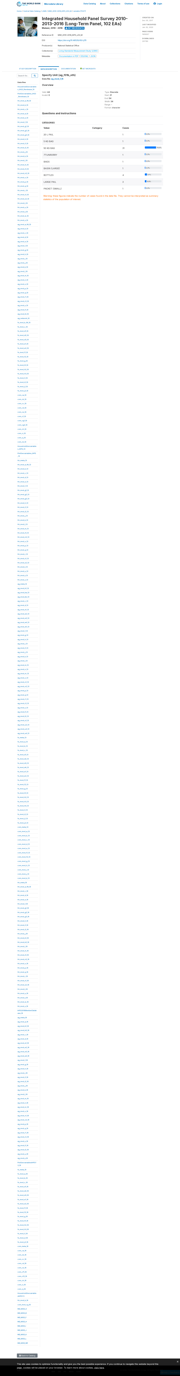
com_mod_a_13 (24, 831)
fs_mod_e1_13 (23, 771)
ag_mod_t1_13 (23, 712)
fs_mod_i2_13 (23, 814)
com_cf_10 (22, 416)
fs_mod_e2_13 (23, 776)
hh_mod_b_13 (23, 469)
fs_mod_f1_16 (23, 1208)
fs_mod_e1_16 (23, 1199)
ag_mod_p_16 (23, 1124)
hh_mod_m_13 (23, 529)
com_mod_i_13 (23, 870)
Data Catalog (90, 4)
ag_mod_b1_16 (23, 1026)
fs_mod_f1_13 (23, 780)
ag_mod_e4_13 (23, 622)
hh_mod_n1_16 (23, 955)
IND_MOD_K (22, 1334)
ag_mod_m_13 (23, 665)
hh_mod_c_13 (23, 473)
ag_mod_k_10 (23, 267)
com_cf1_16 (22, 1272)
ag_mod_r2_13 (23, 703)
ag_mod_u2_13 (23, 725)
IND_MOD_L (22, 1339)
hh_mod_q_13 (23, 550)
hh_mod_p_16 (23, 968)
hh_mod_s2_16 (23, 985)
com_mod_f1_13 (24, 853)
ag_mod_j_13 (23, 652)
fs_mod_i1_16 (23, 1233)
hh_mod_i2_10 (23, 148)
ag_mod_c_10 (23, 233)
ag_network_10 (24, 318)
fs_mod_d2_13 (23, 759)
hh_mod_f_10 (23, 122)
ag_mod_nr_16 (23, 1107)
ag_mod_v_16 (23, 1158)
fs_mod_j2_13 (23, 823)
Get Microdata (75, 28)
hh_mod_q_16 (23, 972)
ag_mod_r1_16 (23, 1133)
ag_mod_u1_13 (23, 720)
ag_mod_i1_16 (23, 1077)
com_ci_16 (22, 1285)
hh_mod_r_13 (23, 554)
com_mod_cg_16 (24, 1305)
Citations (129, 4)
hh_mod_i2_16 (23, 929)
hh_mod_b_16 (23, 1300)
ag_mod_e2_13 (23, 614)
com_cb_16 (22, 1255)
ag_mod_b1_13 (23, 588)
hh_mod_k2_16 (23, 942)
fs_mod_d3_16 (23, 1195)
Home (19, 11)
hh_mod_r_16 (23, 976)
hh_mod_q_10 (23, 186)
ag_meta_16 (22, 1017)
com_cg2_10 (22, 425)
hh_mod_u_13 (23, 571)
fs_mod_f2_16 (23, 1212)
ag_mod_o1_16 (23, 1116)
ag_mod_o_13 (23, 678)
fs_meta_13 (22, 737)
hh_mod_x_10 (23, 220)
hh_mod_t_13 (23, 567)
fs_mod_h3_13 (23, 801)
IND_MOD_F (22, 1317)
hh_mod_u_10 (23, 207)
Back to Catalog (28, 1355)
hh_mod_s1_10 (23, 195)
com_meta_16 (23, 1246)
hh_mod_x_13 (23, 580)
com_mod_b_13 (24, 836)
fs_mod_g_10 (23, 361)
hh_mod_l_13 (23, 524)
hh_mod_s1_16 (23, 981)
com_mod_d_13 (24, 844)
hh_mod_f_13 (23, 486)
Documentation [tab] (68, 69)
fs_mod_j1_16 (23, 1238)
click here (99, 1367)
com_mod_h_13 (24, 865)
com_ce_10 (22, 412)
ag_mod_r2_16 (23, 1137)
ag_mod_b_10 (23, 229)
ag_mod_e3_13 (23, 618)
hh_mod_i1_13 (23, 507)
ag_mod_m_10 (23, 275)
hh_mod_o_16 (23, 963)
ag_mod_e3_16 (23, 1052)
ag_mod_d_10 (23, 237)
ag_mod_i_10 (23, 259)
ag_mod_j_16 (23, 1086)
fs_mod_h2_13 (23, 797)
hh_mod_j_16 (23, 934)
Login (159, 4)
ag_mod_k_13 (23, 656)
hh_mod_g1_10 (23, 126)
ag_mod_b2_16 (23, 1030)
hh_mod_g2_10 (23, 130)
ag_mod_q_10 (23, 293)
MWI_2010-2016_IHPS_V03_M (60, 11)
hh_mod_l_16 (23, 946)
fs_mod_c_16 (23, 1182)
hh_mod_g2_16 (23, 912)
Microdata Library (53, 4)
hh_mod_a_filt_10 (24, 101)
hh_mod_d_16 (23, 895)
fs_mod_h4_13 (23, 806)
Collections (115, 4)
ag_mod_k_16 (23, 1090)
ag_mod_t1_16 (23, 1145)
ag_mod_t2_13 (23, 716)
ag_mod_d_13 (23, 605)
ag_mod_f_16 (23, 1060)
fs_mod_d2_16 (23, 1191)
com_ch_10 (22, 429)
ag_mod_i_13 (23, 644)
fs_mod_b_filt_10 (24, 322)
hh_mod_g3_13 (23, 499)
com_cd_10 (22, 408)
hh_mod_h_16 (23, 921)
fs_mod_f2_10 (23, 357)
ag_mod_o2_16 (23, 1120)
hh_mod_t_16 (23, 989)
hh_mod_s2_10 (23, 199)
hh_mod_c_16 (23, 891)
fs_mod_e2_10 (23, 348)
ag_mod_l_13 (23, 661)
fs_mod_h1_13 (23, 793)
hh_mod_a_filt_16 (24, 887)
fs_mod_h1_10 (23, 365)
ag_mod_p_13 (23, 691)
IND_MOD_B (22, 1313)
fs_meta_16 (22, 1170)
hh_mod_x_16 (23, 1006)
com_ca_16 (22, 1251)
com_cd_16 (22, 1263)
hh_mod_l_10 (23, 160)
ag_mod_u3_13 (23, 729)
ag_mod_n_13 (23, 669)
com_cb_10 (22, 399)
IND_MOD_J (22, 1330)
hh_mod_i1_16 (23, 925)
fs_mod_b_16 (23, 1178)
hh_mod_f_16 (23, 904)
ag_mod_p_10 (23, 288)
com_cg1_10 (22, 420)
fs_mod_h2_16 (23, 1225)
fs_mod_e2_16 (23, 1204)
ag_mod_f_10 (23, 246)
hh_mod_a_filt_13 (24, 465)
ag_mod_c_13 (23, 601)
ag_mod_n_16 (23, 1103)
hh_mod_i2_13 (23, 511)
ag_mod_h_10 (23, 254)
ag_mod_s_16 (23, 1141)
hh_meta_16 (22, 882)
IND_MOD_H (22, 1322)
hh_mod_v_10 (23, 212)
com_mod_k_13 (24, 878)
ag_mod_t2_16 (23, 1150)
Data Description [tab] (49, 69)
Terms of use (143, 4)
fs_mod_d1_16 (23, 1187)
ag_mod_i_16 (23, 1073)
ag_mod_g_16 (23, 1064)
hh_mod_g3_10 (23, 135)
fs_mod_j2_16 (23, 1242)
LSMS (44, 11)
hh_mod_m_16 (23, 951)
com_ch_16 (22, 1280)
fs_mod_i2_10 (23, 382)
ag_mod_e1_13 (23, 610)
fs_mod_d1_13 (23, 755)
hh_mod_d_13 (23, 477)
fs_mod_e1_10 (23, 344)
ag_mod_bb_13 (23, 597)
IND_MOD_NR (23, 1343)
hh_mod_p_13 (23, 546)
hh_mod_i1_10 (23, 143)
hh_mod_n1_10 (23, 169)
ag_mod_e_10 (23, 241)
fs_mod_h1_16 (23, 1221)
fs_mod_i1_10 (23, 378)
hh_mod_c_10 (23, 109)
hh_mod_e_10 (23, 118)
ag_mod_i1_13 (23, 648)
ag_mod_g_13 (23, 635)
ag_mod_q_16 (23, 1128)
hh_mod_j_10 (23, 152)
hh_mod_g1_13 (23, 490)
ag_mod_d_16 (23, 1039)
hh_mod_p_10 (23, 182)
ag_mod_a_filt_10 (24, 224)
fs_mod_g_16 (23, 1216)
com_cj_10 (22, 438)
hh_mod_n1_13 (23, 533)
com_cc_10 (22, 403)
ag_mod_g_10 (23, 250)
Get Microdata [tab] (89, 69)
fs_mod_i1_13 (23, 810)
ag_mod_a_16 (23, 1022)
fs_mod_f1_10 (23, 352)
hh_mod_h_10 (23, 139)
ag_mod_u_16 (23, 1154)
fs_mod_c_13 (23, 750)
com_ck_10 (22, 442)
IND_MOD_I (22, 1326)
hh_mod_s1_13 (23, 558)
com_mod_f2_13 (24, 857)
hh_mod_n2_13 (23, 537)
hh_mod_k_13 (23, 520)
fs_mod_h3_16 (23, 1229)
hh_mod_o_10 (23, 177)
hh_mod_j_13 (23, 516)
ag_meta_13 (22, 584)
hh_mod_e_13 (23, 482)
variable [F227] (79, 11)
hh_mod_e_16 (23, 900)
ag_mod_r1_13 (23, 699)
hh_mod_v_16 (23, 998)
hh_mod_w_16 (23, 1002)
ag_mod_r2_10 (23, 301)
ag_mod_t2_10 (23, 314)
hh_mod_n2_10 (23, 173)
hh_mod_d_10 (23, 114)
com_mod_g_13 (24, 861)
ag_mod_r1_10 (23, 297)
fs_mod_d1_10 (23, 331)
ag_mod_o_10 (23, 284)
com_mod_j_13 (23, 874)
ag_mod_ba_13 (23, 592)
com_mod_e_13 (24, 848)
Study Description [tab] (27, 69)
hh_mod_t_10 (23, 203)
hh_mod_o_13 (23, 541)
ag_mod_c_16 (23, 1035)
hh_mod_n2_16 (23, 959)
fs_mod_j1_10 (23, 386)
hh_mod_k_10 (23, 156)
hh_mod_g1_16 (23, 908)
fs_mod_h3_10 (23, 374)
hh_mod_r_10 (23, 190)
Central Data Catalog (31, 11)
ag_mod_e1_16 (23, 1043)
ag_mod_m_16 (23, 1098)
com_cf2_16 (22, 1276)
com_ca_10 (22, 395)
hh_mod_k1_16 (23, 938)
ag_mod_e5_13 (23, 627)
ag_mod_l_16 (23, 1094)
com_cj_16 (22, 1289)
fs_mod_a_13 (23, 742)
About (103, 4)
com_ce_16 (22, 1268)
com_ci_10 (22, 433)
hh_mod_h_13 (23, 503)
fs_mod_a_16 (23, 1174)
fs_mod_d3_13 (23, 763)
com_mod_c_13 (24, 840)
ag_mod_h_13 (23, 639)
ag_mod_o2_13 (23, 686)
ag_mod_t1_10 (23, 310)
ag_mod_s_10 (23, 305)
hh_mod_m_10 (23, 165)
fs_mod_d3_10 (23, 340)
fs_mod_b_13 (23, 746)
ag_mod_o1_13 (23, 682)
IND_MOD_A (22, 1309)
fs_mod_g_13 (23, 789)
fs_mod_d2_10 (23, 335)
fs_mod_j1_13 (23, 818)
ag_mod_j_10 (23, 263)
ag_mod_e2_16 (23, 1047)
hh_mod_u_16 (23, 993)
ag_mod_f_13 (23, 631)
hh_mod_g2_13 (23, 494)
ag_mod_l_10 (23, 271)
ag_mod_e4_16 (23, 1056)
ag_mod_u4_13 (23, 733)
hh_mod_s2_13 (23, 563)
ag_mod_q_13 (23, 695)
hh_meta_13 (22, 460)
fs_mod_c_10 (23, 327)
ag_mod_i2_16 (23, 1081)
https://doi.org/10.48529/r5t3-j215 (72, 40)
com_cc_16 (22, 1259)
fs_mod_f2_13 (23, 784)
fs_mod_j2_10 (23, 391)
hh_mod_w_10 (23, 216)
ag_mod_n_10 (23, 280)
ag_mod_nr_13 (23, 673)
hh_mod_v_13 (23, 575)
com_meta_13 (23, 827)
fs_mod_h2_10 (23, 369)
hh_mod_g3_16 (23, 916)
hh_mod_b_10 (23, 105)
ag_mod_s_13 (23, 708)
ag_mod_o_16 (23, 1111)
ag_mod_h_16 (23, 1069)
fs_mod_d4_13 (23, 767)
